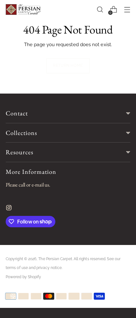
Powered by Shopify (23, 277)
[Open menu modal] (127, 9)
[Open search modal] (99, 9)
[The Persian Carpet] (23, 9)
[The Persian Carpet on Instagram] (9, 209)
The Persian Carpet (55, 259)
